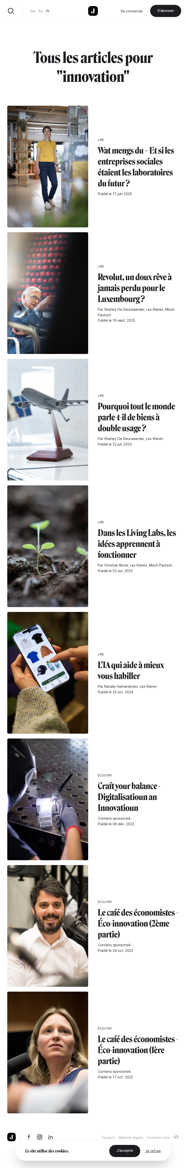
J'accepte (124, 1150)
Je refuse (153, 1151)
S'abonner (165, 11)
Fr (47, 11)
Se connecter (132, 11)
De (33, 11)
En (41, 11)
